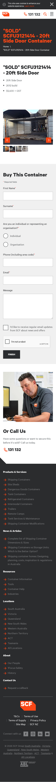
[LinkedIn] (40, 734)
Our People (14, 663)
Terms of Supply (17, 720)
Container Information (20, 579)
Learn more (29, 5)
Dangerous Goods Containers (24, 489)
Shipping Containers (19, 479)
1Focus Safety (15, 667)
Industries (13, 593)
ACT (10, 638)
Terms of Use (31, 716)
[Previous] (7, 140)
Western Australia (17, 628)
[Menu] (51, 14)
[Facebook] (25, 734)
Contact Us (9, 680)
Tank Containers (17, 494)
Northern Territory (18, 633)
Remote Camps (16, 513)
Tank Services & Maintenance (24, 518)
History (12, 672)
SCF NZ (34, 724)
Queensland (14, 618)
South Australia (16, 608)
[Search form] (45, 14)
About (6, 655)
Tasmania (13, 643)
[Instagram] (33, 734)
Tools (11, 584)
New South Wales (17, 623)
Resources (9, 571)
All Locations (15, 648)
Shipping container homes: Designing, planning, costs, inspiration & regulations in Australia (30, 560)
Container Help (16, 589)
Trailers (12, 508)
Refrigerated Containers (21, 499)
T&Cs (16, 716)
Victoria (12, 613)
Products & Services (14, 472)
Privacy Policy (38, 720)
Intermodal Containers (20, 504)
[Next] (48, 140)
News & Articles (12, 531)
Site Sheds (13, 484)
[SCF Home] (4, 14)
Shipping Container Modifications (26, 523)
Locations (8, 601)
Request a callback (18, 687)
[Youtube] (47, 734)
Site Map (21, 724)
